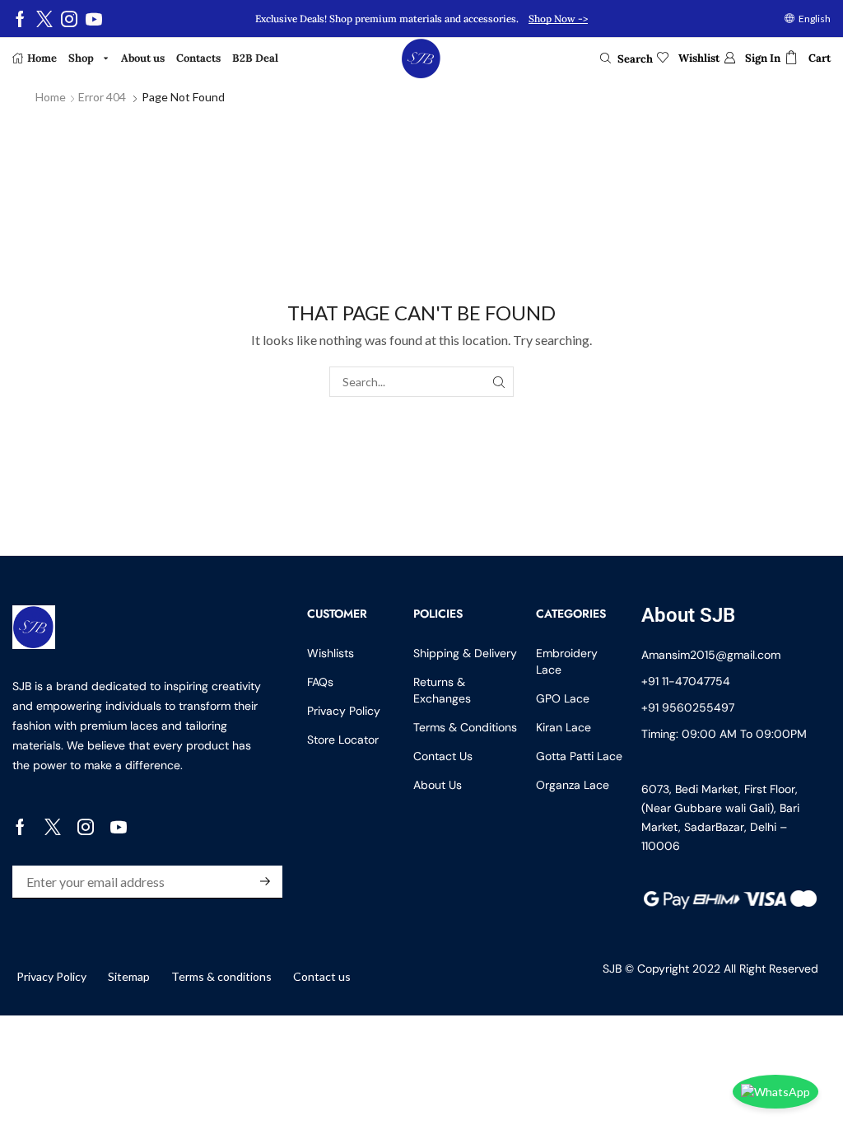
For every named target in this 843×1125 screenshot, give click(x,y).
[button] (626, 58)
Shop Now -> (558, 18)
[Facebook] (20, 19)
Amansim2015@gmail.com (710, 654)
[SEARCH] (498, 381)
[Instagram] (69, 19)
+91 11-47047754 (685, 681)
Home (50, 97)
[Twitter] (44, 19)
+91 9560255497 (687, 707)
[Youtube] (94, 19)
